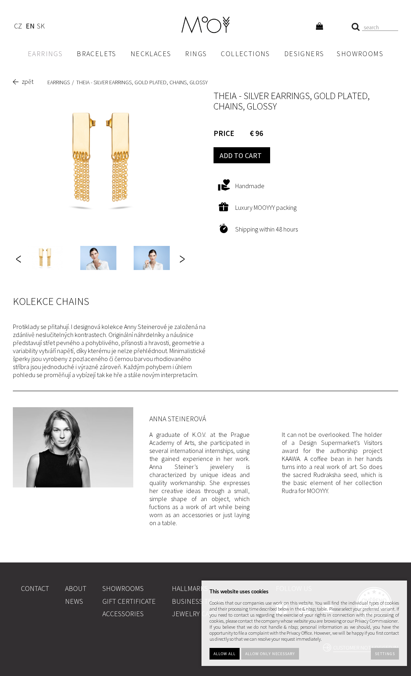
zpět (27, 81)
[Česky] (18, 27)
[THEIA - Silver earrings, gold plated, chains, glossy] (101, 160)
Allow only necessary (270, 653)
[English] (30, 27)
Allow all (225, 653)
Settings (385, 653)
